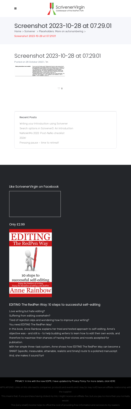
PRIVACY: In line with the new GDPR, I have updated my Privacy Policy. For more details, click (62, 381)
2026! (23, 137)
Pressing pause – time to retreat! (39, 142)
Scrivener (29, 31)
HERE (112, 381)
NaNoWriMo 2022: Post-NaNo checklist (42, 133)
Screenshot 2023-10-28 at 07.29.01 (57, 56)
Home (17, 31)
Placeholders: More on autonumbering (61, 31)
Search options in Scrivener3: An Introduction (46, 128)
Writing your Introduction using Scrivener (44, 123)
